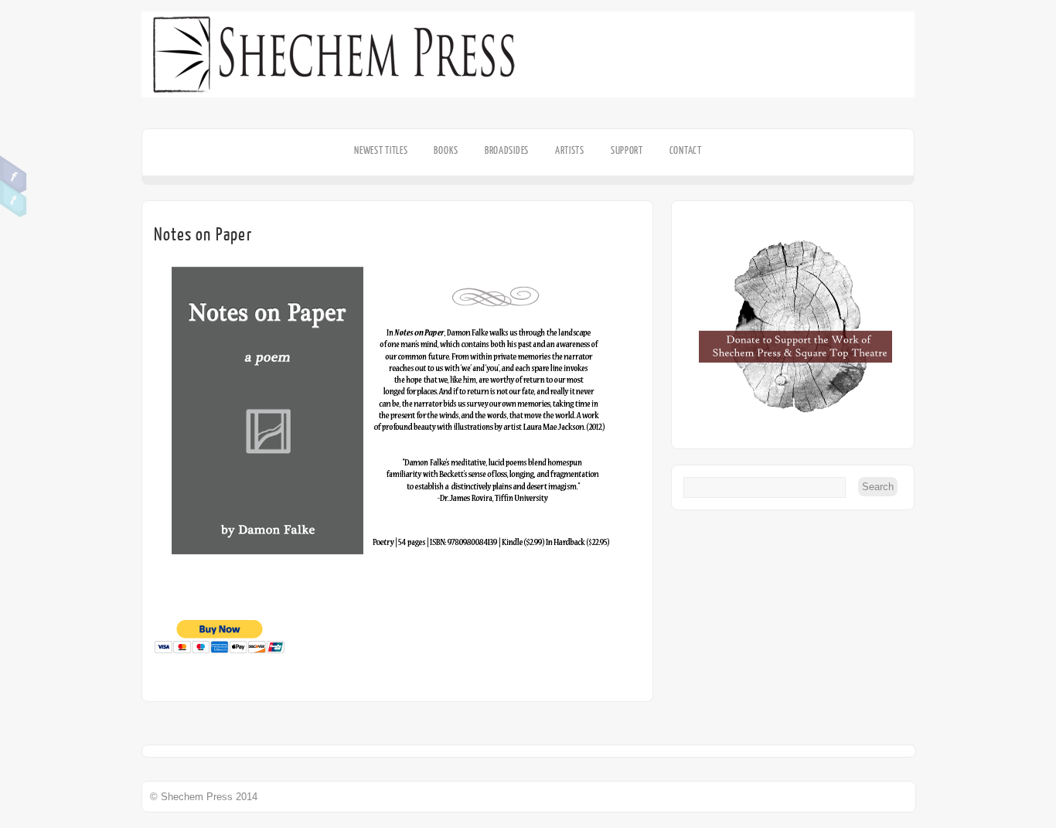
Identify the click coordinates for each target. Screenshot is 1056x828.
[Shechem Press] (528, 105)
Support (627, 150)
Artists (569, 150)
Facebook (13, 174)
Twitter (13, 198)
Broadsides (507, 150)
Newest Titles (380, 150)
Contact (685, 150)
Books (446, 150)
